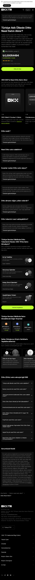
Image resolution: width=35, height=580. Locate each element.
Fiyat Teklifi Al (6, 263)
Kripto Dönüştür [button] (6, 560)
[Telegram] (5, 575)
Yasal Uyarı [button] (5, 539)
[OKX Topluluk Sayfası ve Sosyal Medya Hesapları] (13, 575)
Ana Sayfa (4, 493)
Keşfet (5, 301)
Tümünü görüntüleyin (9, 20)
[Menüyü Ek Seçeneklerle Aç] (33, 10)
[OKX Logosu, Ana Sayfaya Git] (6, 9)
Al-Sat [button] (3, 565)
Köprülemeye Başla (8, 289)
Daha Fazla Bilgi (7, 276)
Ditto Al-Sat (17, 69)
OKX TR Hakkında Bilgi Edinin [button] (11, 535)
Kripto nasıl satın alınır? (16, 493)
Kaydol (28, 9)
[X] (2, 575)
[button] (23, 10)
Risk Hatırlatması (17, 480)
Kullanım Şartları (7, 480)
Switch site (7, 5)
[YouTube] (10, 575)
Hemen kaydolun (17, 307)
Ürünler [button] (3, 544)
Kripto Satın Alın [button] (6, 556)
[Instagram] (7, 575)
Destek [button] (3, 552)
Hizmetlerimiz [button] (5, 548)
